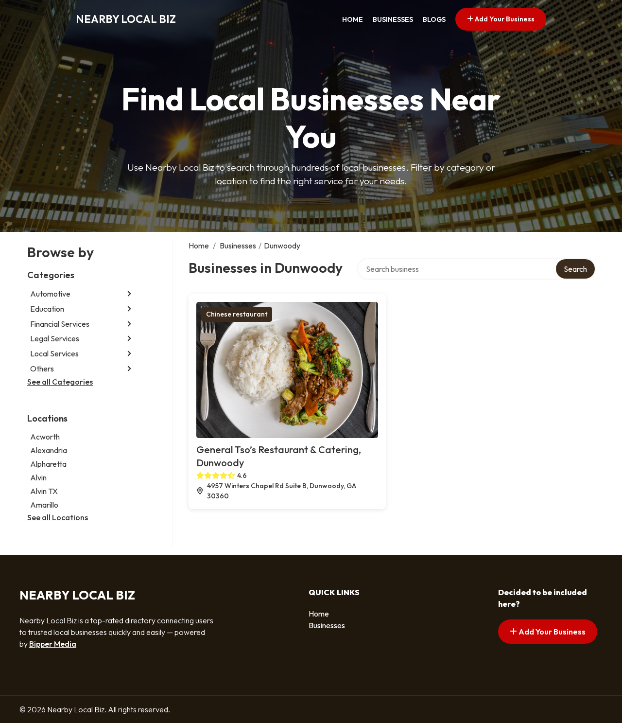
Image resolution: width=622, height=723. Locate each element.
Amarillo (44, 505)
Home (352, 19)
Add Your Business (504, 19)
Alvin (38, 477)
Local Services (54, 353)
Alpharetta (48, 464)
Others (42, 368)
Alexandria (48, 450)
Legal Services (54, 338)
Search (575, 269)
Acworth (45, 436)
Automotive (50, 294)
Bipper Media (52, 644)
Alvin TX (44, 491)
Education (47, 309)
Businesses (393, 19)
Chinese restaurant (236, 314)
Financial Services (59, 324)
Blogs (434, 19)
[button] (129, 293)
